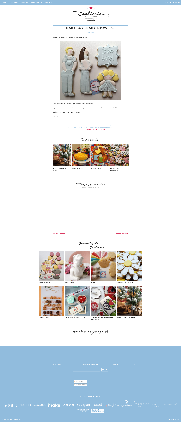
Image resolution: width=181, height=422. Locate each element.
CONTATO (48, 2)
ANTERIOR (56, 233)
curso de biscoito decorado (103, 128)
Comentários (80, 385)
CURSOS (24, 2)
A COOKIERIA (14, 2)
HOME (5, 2)
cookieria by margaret (85, 128)
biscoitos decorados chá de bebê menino (101, 126)
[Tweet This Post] (96, 130)
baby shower (82, 126)
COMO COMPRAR (36, 2)
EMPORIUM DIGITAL (173, 419)
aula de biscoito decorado (67, 126)
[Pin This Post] (101, 130)
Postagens (79, 381)
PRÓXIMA (125, 233)
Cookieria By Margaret (14, 419)
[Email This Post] (104, 130)
